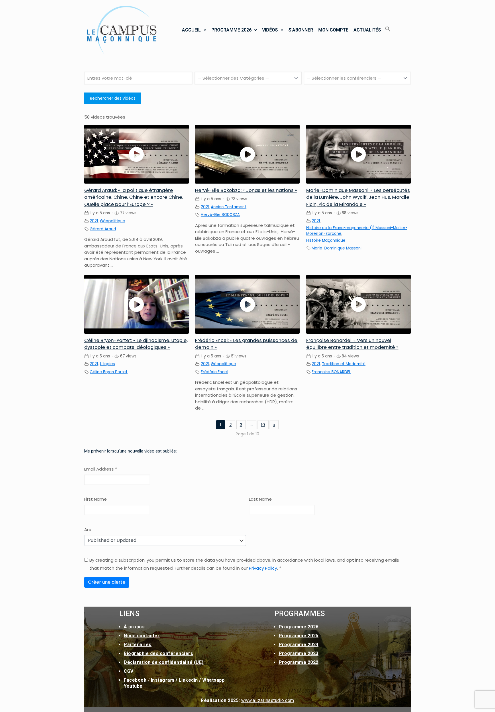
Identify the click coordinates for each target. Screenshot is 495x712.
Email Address (100, 469)
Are (87, 529)
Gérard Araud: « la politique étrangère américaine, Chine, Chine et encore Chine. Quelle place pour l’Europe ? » (133, 197)
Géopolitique (112, 221)
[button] (194, 30)
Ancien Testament (228, 207)
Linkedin (188, 680)
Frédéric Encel (214, 372)
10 (263, 425)
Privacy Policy (263, 568)
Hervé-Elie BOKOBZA (220, 214)
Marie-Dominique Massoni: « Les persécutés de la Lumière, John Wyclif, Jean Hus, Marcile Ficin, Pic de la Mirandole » (358, 197)
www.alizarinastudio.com (267, 700)
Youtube (133, 686)
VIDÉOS (270, 30)
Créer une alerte (106, 582)
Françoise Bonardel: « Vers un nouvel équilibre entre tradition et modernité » (352, 344)
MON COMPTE (333, 30)
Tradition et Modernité (344, 364)
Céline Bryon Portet (108, 372)
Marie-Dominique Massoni (337, 248)
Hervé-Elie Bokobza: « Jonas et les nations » (246, 190)
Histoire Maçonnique (325, 240)
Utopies (107, 364)
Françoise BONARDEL (331, 372)
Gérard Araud (103, 229)
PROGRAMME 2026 (231, 30)
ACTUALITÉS (367, 30)
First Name (95, 499)
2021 (94, 221)
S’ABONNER (300, 30)
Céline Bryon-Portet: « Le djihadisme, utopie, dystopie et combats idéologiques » (136, 344)
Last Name (260, 499)
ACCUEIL (191, 30)
